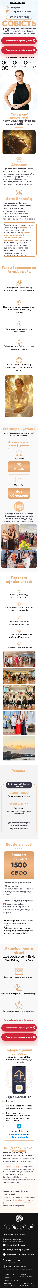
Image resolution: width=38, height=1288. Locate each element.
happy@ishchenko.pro (12, 1166)
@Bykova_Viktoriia (19, 1137)
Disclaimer (7, 1277)
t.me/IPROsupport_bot (18, 1250)
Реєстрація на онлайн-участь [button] (19, 50)
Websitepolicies (9, 1285)
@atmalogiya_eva (18, 1134)
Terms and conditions (11, 1280)
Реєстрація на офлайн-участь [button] (19, 41)
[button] (34, 50)
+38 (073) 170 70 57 (16, 1266)
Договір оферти (9, 1274)
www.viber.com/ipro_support (20, 1254)
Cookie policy (8, 1283)
